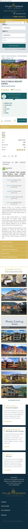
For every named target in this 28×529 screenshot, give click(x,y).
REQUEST (6, 446)
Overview (5, 127)
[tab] (14, 127)
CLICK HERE (7, 470)
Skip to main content (6, 1)
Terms (14, 521)
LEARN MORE (7, 421)
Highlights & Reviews (9, 250)
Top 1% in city (14, 180)
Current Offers (6, 242)
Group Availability (21, 49)
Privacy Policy (19, 521)
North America (11, 56)
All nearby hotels (14, 400)
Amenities (5, 253)
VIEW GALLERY (9, 61)
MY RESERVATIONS (21, 13)
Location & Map (7, 246)
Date (4, 24)
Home (3, 56)
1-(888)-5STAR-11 (19, 17)
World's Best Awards (9, 257)
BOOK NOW (22, 120)
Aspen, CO (10, 58)
